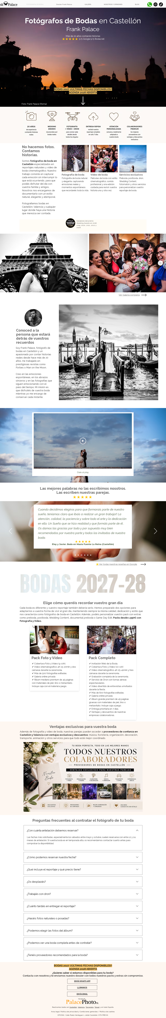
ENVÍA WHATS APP (82, 981)
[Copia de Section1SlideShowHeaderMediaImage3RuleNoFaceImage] (87, 555)
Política (103, 1012)
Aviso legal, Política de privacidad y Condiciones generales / (75, 1012)
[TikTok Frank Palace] (161, 4)
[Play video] (83, 441)
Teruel (97, 1007)
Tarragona (90, 1007)
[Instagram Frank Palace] (155, 4)
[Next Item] (160, 263)
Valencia (81, 1007)
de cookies (110, 1012)
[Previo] (10, 531)
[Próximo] (155, 531)
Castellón (73, 1007)
